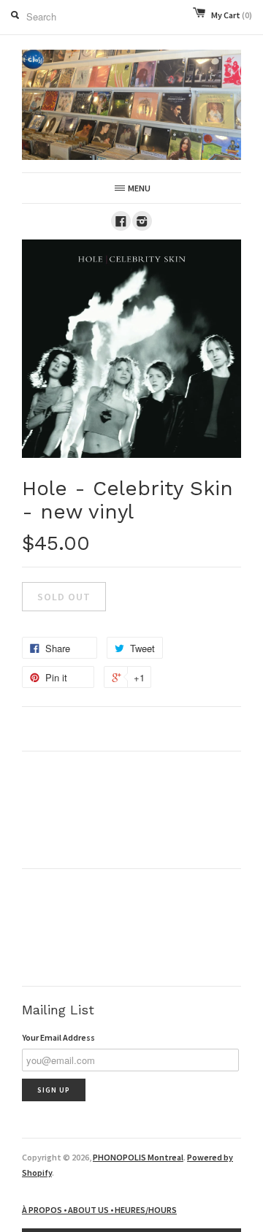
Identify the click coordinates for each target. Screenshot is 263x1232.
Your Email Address (58, 1037)
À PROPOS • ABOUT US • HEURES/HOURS (99, 1209)
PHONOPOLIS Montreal (138, 1157)
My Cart (231, 14)
